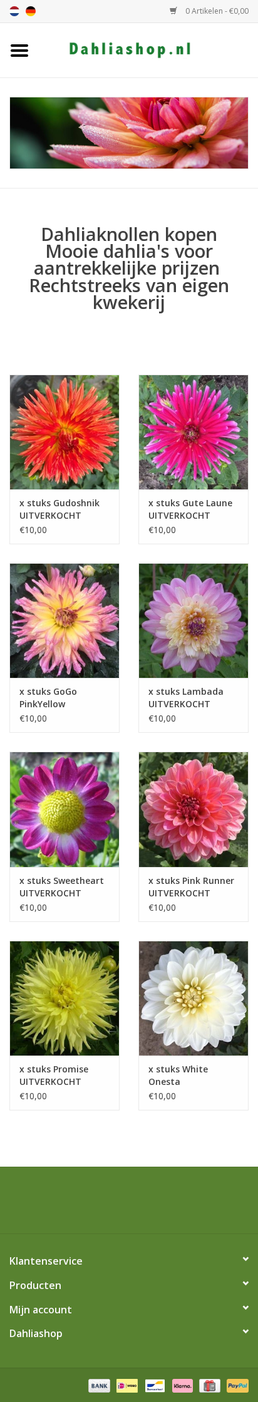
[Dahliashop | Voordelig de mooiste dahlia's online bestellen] (148, 49)
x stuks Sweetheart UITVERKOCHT (61, 887)
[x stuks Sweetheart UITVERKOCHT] (64, 809)
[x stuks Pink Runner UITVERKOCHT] (193, 809)
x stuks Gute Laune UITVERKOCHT (190, 509)
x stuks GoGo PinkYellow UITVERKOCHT (50, 697)
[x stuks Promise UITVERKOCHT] (64, 998)
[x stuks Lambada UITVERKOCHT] (193, 620)
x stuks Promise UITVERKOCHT (53, 1075)
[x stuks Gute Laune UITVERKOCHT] (193, 432)
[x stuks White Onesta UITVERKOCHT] (193, 998)
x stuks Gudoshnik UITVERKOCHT (59, 509)
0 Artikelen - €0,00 (216, 11)
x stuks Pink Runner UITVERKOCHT (191, 887)
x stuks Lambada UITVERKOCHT (186, 697)
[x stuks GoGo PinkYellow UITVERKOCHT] (64, 620)
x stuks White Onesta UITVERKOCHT (179, 1075)
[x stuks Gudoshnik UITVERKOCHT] (64, 432)
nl (14, 11)
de (31, 11)
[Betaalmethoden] (98, 1385)
